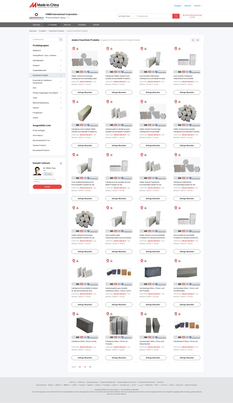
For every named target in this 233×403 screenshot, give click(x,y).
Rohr (34, 88)
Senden (47, 187)
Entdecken (82, 25)
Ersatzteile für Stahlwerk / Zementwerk (42, 81)
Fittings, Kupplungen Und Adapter (45, 93)
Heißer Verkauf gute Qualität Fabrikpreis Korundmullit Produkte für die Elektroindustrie (186, 131)
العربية (141, 385)
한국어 (134, 385)
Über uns (67, 25)
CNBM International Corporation (61, 14)
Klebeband (37, 50)
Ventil (35, 98)
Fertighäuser (37, 113)
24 (80, 367)
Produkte (53, 25)
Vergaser (36, 65)
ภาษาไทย (163, 385)
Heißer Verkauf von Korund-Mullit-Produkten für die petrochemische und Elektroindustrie (152, 237)
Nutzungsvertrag (92, 382)
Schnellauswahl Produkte (146, 382)
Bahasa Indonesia (191, 385)
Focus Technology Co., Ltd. (114, 390)
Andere (35, 117)
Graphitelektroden (39, 70)
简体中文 (58, 385)
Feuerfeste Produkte (40, 75)
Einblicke (160, 382)
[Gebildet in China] (44, 5)
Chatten (49, 174)
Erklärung (81, 382)
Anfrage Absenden (85, 92)
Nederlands (149, 385)
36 (85, 367)
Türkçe (171, 385)
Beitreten (187, 5)
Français (82, 385)
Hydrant (36, 108)
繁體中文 (67, 385)
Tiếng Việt (179, 385)
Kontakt (96, 25)
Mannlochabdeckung (41, 103)
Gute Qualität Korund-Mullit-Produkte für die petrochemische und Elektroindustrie (186, 237)
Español (90, 385)
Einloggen (177, 5)
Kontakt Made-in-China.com (126, 382)
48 (90, 367)
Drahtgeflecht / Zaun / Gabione (44, 55)
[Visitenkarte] (61, 163)
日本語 (74, 385)
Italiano (114, 385)
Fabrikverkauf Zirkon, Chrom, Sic (186, 341)
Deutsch (98, 385)
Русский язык (124, 385)
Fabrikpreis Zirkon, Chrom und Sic (84, 341)
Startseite (36, 25)
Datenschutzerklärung (107, 382)
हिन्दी (156, 385)
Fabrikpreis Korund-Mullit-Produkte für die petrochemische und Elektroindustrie (84, 290)
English (50, 385)
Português (106, 385)
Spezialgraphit (38, 60)
